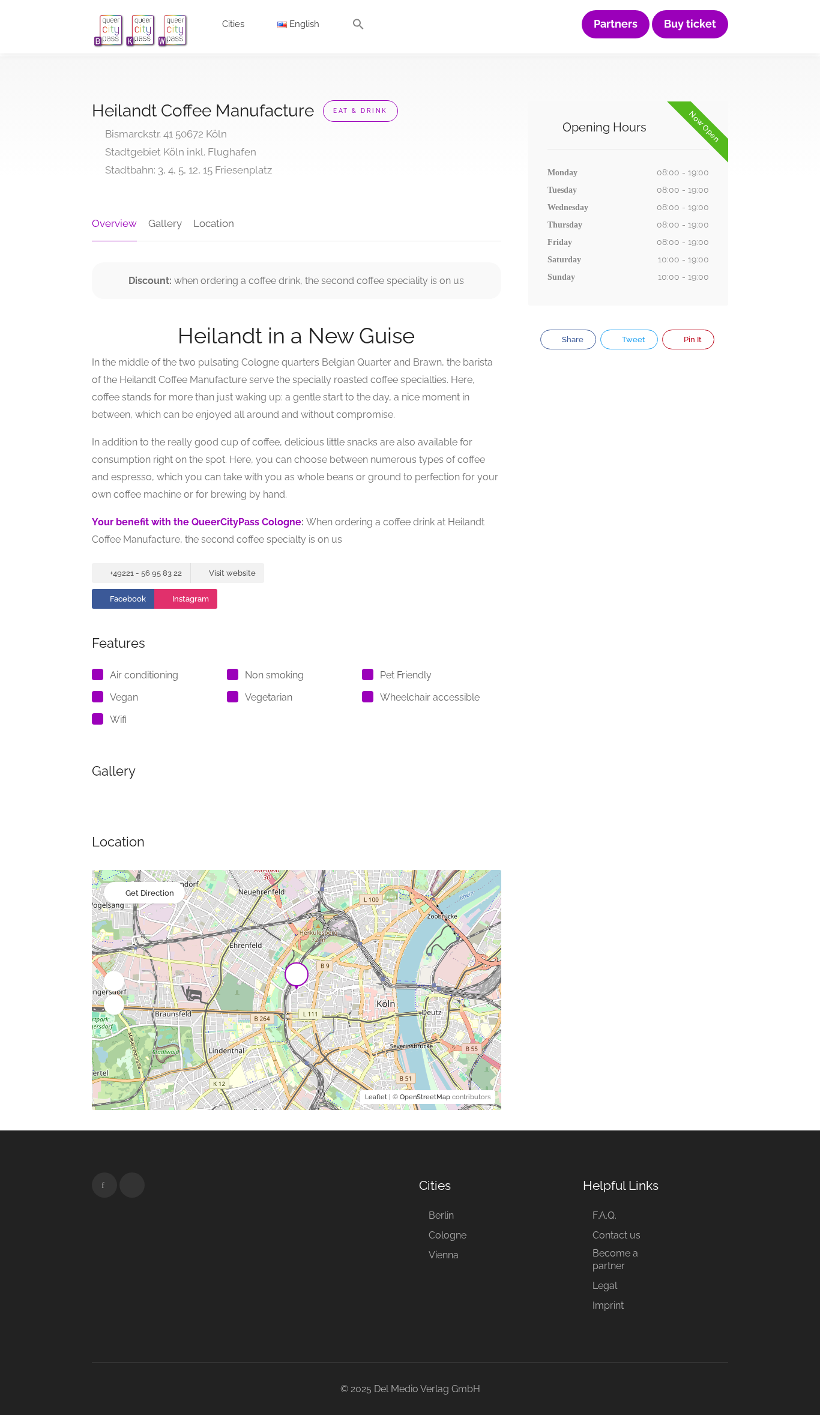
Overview (114, 223)
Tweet (632, 339)
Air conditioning (144, 675)
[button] (358, 27)
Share (571, 339)
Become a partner (615, 1260)
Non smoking (274, 675)
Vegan (124, 697)
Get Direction (149, 893)
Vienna (444, 1255)
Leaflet (376, 1097)
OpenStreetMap (425, 1097)
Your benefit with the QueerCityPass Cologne (196, 522)
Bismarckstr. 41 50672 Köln (165, 134)
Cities (233, 24)
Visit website (231, 573)
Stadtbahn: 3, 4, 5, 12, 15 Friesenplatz (187, 170)
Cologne (447, 1235)
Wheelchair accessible (430, 697)
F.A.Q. (604, 1215)
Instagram (189, 598)
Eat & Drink (360, 110)
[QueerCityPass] (141, 29)
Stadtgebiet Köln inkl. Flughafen (179, 152)
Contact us (616, 1235)
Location (213, 223)
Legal (604, 1285)
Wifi (118, 719)
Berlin (441, 1215)
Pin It (692, 339)
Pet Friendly (406, 675)
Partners (616, 24)
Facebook (127, 598)
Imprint (608, 1305)
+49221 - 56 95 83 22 (145, 573)
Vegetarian (268, 697)
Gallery (165, 223)
